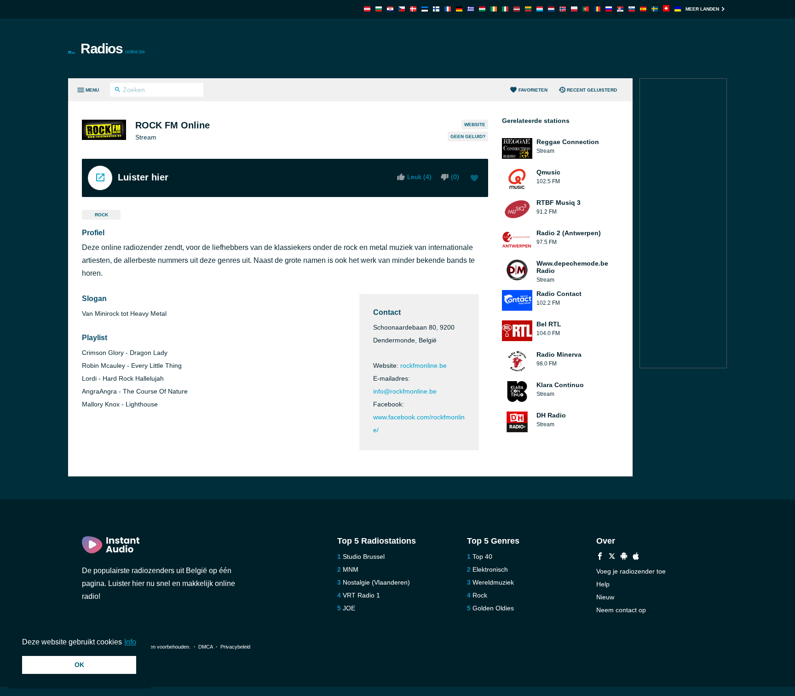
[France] (447, 9)
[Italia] (505, 9)
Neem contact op (621, 610)
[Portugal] (585, 9)
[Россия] (608, 9)
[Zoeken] (117, 90)
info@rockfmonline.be (405, 391)
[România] (597, 9)
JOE (349, 608)
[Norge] (562, 9)
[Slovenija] (631, 9)
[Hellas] (470, 9)
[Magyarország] (482, 9)
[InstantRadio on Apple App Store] (635, 557)
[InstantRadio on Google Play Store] (624, 557)
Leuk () (419, 176)
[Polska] (574, 9)
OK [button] (79, 664)
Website (474, 124)
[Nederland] (551, 9)
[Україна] (677, 9)
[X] (612, 557)
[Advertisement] (501, 48)
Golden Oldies (493, 608)
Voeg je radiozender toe (631, 571)
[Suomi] (436, 9)
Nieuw (605, 597)
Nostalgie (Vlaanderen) (376, 582)
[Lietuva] (528, 9)
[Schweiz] (666, 9)
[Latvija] (516, 9)
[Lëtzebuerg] (539, 9)
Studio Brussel (364, 556)
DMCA (205, 647)
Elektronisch (490, 569)
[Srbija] (620, 9)
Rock (101, 214)
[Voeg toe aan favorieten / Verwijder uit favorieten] (474, 179)
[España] (643, 9)
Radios (113, 48)
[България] (378, 9)
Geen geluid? (467, 136)
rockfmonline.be (423, 365)
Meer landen (702, 9)
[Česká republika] (401, 9)
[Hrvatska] (390, 9)
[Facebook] (600, 557)
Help (603, 584)
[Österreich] (367, 9)
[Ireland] (493, 9)
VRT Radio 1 (361, 595)
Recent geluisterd (592, 90)
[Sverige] (654, 9)
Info (130, 642)
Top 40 (482, 556)
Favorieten (532, 90)
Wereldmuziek (493, 582)
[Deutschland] (459, 9)
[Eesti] (424, 9)
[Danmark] (413, 9)
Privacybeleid (235, 647)
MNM (350, 569)
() (455, 176)
